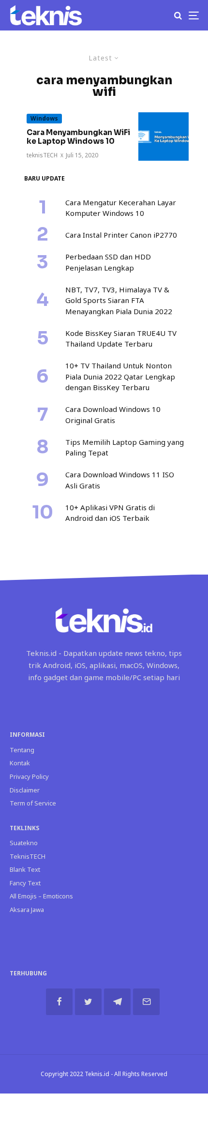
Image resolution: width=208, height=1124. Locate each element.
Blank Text (25, 869)
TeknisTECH (27, 856)
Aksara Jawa (27, 909)
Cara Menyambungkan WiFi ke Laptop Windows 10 (78, 137)
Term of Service (33, 803)
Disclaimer (25, 790)
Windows (44, 118)
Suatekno (24, 842)
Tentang (22, 749)
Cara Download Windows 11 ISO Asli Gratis (119, 480)
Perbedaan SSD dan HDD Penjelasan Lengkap (108, 262)
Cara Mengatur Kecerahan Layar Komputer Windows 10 (120, 207)
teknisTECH (42, 155)
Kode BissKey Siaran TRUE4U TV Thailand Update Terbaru (121, 338)
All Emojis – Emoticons (41, 896)
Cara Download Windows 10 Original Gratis (113, 414)
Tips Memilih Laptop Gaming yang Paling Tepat (124, 447)
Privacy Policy (29, 776)
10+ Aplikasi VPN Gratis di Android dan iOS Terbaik (110, 512)
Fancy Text (25, 883)
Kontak (20, 763)
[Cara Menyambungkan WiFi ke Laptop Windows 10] (163, 136)
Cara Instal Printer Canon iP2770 (121, 235)
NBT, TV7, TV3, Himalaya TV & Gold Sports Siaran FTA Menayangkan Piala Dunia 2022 (118, 300)
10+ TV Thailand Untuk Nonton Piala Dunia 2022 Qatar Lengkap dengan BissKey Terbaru (120, 376)
